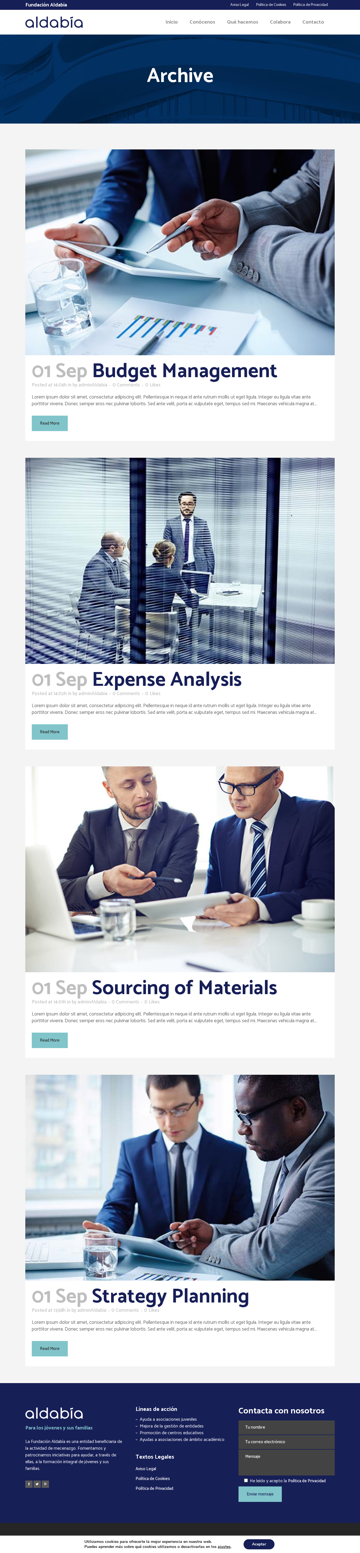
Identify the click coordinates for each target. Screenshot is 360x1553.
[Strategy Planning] (180, 1178)
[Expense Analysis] (180, 561)
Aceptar (259, 1544)
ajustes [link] (224, 1546)
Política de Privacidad (310, 5)
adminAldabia (92, 385)
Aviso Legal (239, 5)
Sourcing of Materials (184, 988)
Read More (50, 423)
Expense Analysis (167, 680)
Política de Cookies (271, 5)
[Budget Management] (180, 252)
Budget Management (185, 371)
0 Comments (126, 385)
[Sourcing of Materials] (180, 869)
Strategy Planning (170, 1297)
